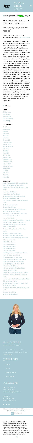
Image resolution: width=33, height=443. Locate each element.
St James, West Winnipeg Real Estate (14, 268)
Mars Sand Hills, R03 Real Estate (13, 235)
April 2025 (6, 153)
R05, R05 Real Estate (9, 248)
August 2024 (6, 168)
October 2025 (7, 144)
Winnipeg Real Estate (9, 292)
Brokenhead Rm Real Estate (11, 194)
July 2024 (5, 170)
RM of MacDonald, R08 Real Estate (13, 261)
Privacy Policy (27, 409)
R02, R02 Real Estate (9, 242)
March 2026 (6, 140)
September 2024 (8, 166)
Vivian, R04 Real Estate (10, 281)
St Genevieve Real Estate (10, 266)
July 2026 (5, 131)
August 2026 (6, 129)
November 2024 (7, 162)
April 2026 (6, 138)
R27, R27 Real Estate (9, 251)
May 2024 (5, 175)
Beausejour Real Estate (10, 192)
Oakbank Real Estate (9, 240)
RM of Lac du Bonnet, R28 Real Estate (14, 259)
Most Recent (6, 127)
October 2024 (7, 164)
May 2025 (5, 151)
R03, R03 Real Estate (9, 244)
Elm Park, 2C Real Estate (10, 205)
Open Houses (7, 116)
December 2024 (7, 159)
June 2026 (6, 133)
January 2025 (7, 157)
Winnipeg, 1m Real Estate (10, 294)
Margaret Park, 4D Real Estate (16, 29)
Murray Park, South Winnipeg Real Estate (15, 237)
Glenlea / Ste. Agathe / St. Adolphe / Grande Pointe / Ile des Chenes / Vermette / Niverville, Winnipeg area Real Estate (16, 222)
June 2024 (6, 172)
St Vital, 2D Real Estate (10, 270)
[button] (3, 404)
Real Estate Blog (8, 118)
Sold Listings (6, 121)
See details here (25, 37)
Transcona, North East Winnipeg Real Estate (16, 279)
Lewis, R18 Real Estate (9, 227)
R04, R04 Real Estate (9, 246)
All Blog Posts (7, 112)
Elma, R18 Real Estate (9, 207)
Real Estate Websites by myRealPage (17, 410)
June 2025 (6, 149)
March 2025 (6, 155)
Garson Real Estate (8, 218)
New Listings (6, 114)
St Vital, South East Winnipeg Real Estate (15, 272)
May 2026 (5, 135)
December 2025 (7, 142)
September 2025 (8, 146)
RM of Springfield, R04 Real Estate (13, 264)
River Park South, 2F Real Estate (12, 257)
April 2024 (6, 177)
